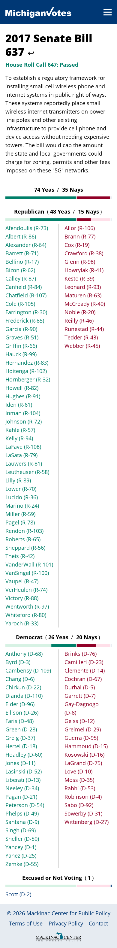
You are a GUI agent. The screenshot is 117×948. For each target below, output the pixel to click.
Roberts (22, 539)
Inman (22, 413)
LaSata (21, 455)
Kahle (20, 429)
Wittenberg (86, 821)
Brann (79, 236)
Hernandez (26, 362)
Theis (19, 556)
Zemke (21, 863)
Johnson (23, 421)
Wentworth (27, 606)
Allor (79, 228)
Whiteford (25, 614)
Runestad (84, 329)
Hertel (21, 746)
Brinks (80, 653)
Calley (20, 278)
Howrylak (84, 270)
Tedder (81, 337)
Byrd (17, 662)
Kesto (79, 278)
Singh (20, 830)
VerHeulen (26, 589)
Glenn (79, 261)
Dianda (24, 695)
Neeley (22, 788)
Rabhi (79, 788)
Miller (20, 514)
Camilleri (83, 662)
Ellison (21, 712)
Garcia (21, 329)
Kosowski (84, 754)
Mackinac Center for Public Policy (68, 913)
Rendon (24, 530)
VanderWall (29, 564)
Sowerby (83, 813)
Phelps (22, 813)
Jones (20, 763)
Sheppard (25, 547)
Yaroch (21, 623)
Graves (21, 337)
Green (21, 729)
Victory (21, 598)
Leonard (82, 286)
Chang (19, 678)
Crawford (83, 253)
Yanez (20, 855)
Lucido (21, 497)
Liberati (22, 779)
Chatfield (25, 295)
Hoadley (23, 754)
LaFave (23, 446)
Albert (20, 236)
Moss (79, 779)
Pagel (20, 522)
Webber (82, 345)
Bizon (20, 270)
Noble (79, 312)
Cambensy (28, 670)
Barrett (21, 253)
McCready (84, 303)
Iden (18, 404)
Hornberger (27, 379)
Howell (21, 387)
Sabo (78, 805)
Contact (98, 923)
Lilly (18, 480)
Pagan (21, 796)
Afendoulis (26, 228)
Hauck (21, 354)
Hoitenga (26, 371)
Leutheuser (27, 472)
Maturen (82, 295)
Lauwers (23, 463)
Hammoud (86, 746)
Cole (20, 303)
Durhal (79, 687)
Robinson (83, 796)
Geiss (79, 721)
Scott (18, 894)
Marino (22, 505)
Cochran (83, 678)
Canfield (23, 286)
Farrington (26, 312)
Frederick (24, 320)
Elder (19, 704)
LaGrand (83, 763)
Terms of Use (26, 923)
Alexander (25, 244)
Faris (19, 721)
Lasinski (23, 771)
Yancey (20, 847)
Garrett (79, 695)
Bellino (22, 261)
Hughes (22, 396)
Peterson (24, 805)
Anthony (24, 653)
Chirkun (23, 687)
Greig (20, 737)
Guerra (81, 737)
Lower (20, 488)
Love (78, 771)
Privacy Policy (66, 923)
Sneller (22, 838)
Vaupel (21, 581)
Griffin (21, 345)
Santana (22, 821)
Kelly (19, 438)
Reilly (79, 320)
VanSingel (27, 572)
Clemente (84, 670)
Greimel (82, 729)
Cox (76, 244)
